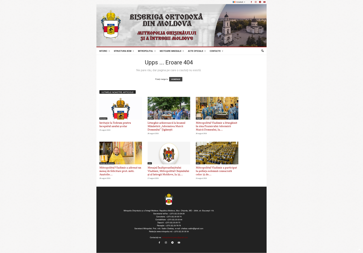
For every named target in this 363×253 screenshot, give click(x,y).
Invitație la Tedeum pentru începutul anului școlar (115, 124)
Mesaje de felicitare (107, 163)
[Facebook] (251, 2)
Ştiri (149, 163)
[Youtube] (264, 2)
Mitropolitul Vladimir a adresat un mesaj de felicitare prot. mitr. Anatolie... (120, 171)
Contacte (215, 50)
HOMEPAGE (175, 79)
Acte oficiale (195, 50)
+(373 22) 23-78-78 (173, 225)
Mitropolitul (145, 50)
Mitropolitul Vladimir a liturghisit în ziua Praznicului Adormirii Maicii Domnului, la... (216, 126)
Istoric (103, 50)
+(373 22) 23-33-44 (174, 219)
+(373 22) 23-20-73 (172, 222)
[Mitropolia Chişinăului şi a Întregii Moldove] (181, 25)
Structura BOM (122, 50)
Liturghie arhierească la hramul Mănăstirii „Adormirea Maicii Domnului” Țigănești (166, 126)
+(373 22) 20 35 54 (181, 231)
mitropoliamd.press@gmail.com (175, 237)
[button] (262, 51)
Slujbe (150, 118)
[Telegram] (260, 2)
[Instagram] (255, 2)
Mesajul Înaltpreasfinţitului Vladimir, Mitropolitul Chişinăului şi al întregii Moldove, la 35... (168, 171)
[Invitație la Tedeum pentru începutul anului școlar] (120, 108)
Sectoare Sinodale (170, 50)
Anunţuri (103, 118)
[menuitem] (239, 2)
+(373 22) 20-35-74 (174, 216)
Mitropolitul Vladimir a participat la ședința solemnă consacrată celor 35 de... (216, 171)
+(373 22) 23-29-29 (176, 213)
